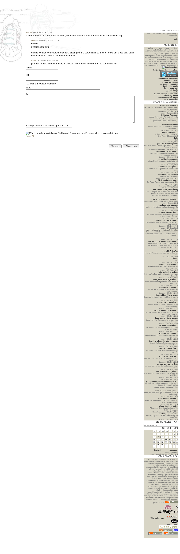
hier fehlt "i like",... (170, 251)
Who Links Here (157, 518)
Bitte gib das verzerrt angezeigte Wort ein (47, 125)
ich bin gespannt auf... (168, 414)
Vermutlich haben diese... (167, 151)
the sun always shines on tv (166, 94)
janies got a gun (171, 88)
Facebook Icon (171, 70)
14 (170, 439)
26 (162, 445)
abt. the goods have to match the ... (163, 241)
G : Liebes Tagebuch (169, 115)
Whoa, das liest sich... (168, 406)
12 (162, 439)
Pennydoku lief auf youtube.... (165, 280)
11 (158, 439)
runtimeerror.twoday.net (168, 78)
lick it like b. (172, 92)
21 (170, 442)
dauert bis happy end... (168, 398)
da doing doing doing (169, 84)
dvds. (175, 259)
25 (158, 445)
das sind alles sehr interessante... (163, 341)
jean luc (29, 32)
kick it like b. (172, 90)
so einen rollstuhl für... (168, 333)
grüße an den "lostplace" (167, 144)
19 (162, 442)
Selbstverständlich (170, 125)
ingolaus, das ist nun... (168, 205)
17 (154, 442)
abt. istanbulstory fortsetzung (165, 190)
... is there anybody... (169, 132)
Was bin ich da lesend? (168, 174)
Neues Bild (30, 136)
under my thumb (171, 96)
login (176, 39)
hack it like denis (170, 86)
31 (154, 447)
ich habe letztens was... (168, 213)
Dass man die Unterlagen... (166, 318)
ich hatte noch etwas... (168, 326)
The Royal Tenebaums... (168, 264)
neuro (33, 40)
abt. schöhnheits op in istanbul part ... (162, 230)
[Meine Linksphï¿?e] (171, 537)
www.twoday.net (171, 99)
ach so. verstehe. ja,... (168, 356)
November (173, 450)
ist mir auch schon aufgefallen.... (164, 199)
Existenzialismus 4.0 (169, 105)
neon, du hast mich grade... (166, 391)
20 (166, 442)
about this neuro (171, 80)
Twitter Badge (158, 70)
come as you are (171, 82)
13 (166, 439)
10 (154, 439)
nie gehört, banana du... (168, 159)
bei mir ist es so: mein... (167, 303)
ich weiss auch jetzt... (168, 349)
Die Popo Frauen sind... (168, 180)
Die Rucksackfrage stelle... (166, 220)
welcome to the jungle (168, 98)
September (158, 450)
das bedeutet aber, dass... (167, 372)
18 (158, 442)
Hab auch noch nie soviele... (166, 310)
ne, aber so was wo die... (167, 364)
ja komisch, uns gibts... (168, 167)
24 (154, 445)
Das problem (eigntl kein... (167, 295)
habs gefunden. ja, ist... (168, 272)
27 (166, 445)
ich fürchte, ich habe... (168, 287)
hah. (176, 138)
